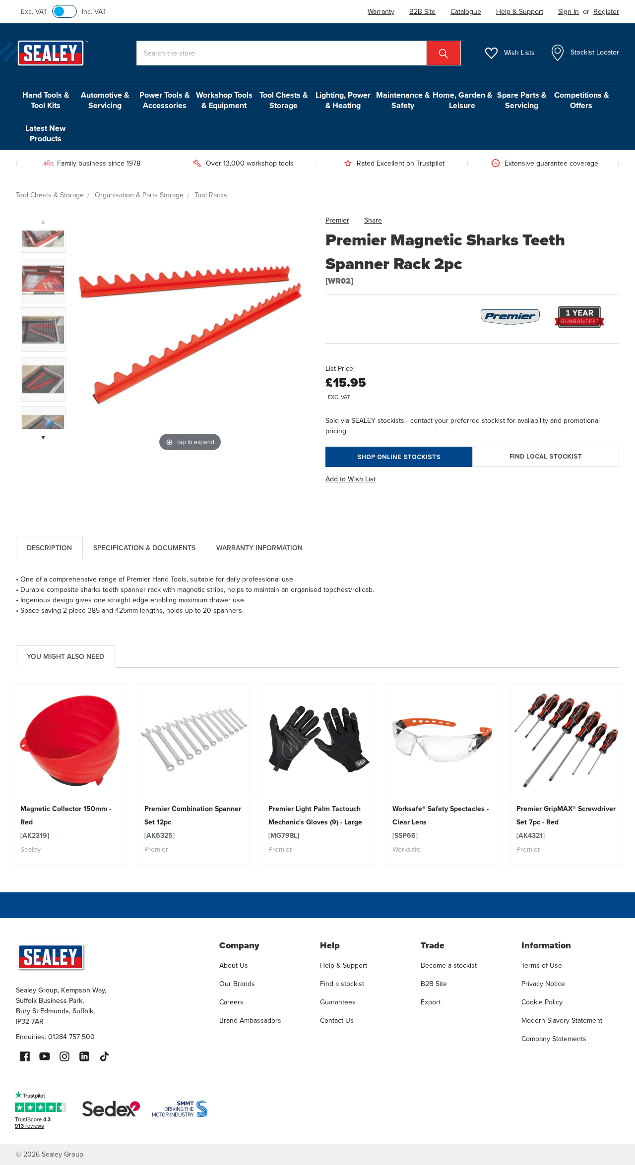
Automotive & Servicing (105, 100)
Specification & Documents (144, 548)
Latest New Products (45, 133)
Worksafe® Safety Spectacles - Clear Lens (440, 822)
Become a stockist (449, 965)
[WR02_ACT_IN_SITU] (43, 379)
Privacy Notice (543, 984)
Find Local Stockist (545, 456)
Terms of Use (541, 965)
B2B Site (434, 984)
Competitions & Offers (581, 100)
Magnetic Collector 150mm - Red (65, 822)
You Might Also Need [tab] (65, 656)
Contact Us (337, 1020)
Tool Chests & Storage (283, 100)
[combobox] (298, 53)
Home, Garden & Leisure (462, 100)
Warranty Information (259, 548)
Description (49, 548)
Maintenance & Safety (403, 100)
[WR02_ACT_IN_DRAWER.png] (43, 280)
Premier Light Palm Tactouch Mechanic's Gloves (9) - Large (315, 822)
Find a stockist (342, 984)
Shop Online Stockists (399, 457)
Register (606, 11)
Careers (231, 1002)
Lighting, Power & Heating (343, 100)
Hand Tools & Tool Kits (45, 100)
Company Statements (553, 1039)
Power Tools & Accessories (164, 100)
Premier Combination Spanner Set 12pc (192, 822)
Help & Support (343, 965)
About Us (233, 965)
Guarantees (338, 1002)
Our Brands (237, 984)
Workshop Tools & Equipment (224, 100)
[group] (70, 775)
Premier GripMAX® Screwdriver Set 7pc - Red (566, 822)
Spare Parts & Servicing (521, 100)
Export (431, 1002)
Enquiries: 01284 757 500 (55, 1037)
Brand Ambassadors (250, 1020)
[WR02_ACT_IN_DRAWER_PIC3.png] (43, 230)
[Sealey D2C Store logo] (111, 957)
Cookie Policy (542, 1002)
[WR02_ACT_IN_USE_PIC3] (43, 329)
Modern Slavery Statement (561, 1020)
